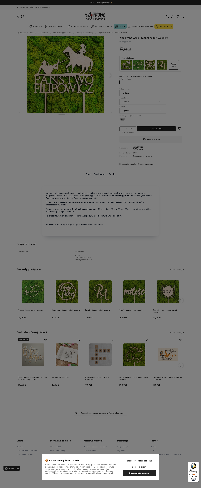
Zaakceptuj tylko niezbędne (139, 461)
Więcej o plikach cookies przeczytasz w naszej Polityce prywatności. (82, 473)
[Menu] (197, 463)
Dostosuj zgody (139, 467)
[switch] (193, 479)
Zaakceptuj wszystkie (139, 473)
